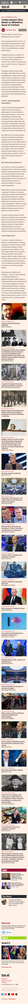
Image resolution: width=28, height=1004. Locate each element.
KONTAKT (4, 979)
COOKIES (4, 982)
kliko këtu (19, 927)
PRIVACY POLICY (6, 981)
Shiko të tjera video (6, 967)
